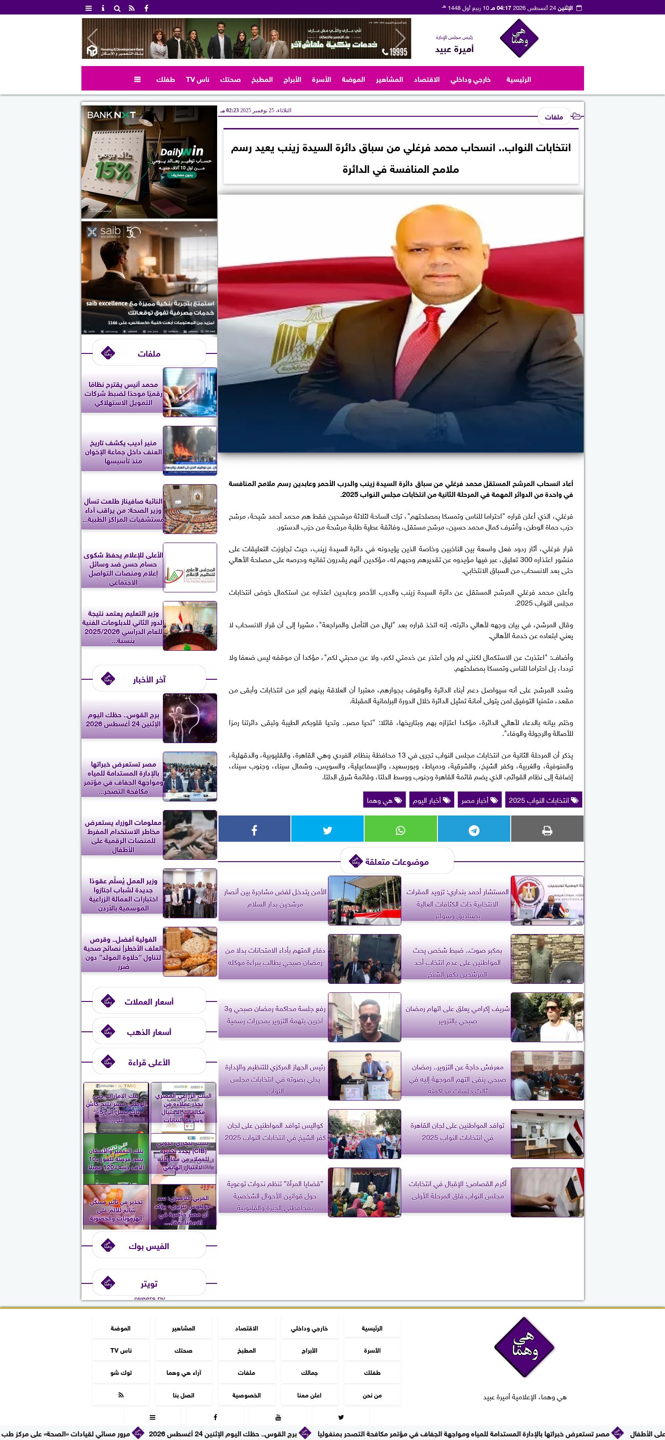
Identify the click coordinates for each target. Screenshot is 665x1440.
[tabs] (88, 7)
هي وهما (380, 799)
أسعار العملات (149, 1000)
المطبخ (262, 78)
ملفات (554, 116)
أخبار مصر (475, 799)
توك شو (120, 1371)
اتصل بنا (184, 1394)
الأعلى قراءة (149, 1061)
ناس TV (197, 78)
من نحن (372, 1394)
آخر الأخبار (149, 678)
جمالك (309, 1371)
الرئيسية (519, 78)
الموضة (353, 78)
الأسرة (321, 78)
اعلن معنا (309, 1394)
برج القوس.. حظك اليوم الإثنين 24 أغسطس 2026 (302, 1432)
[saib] (149, 330)
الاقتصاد (427, 78)
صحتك (230, 78)
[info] (103, 7)
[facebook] (146, 7)
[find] (117, 7)
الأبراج (292, 78)
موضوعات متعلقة (397, 860)
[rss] (132, 7)
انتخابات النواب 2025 (540, 799)
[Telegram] (474, 828)
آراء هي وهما (183, 1371)
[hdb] (246, 38)
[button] (92, 38)
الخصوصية (246, 1394)
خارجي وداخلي (471, 78)
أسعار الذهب (149, 1030)
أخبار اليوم (428, 799)
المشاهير (389, 78)
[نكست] (149, 215)
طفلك (166, 78)
